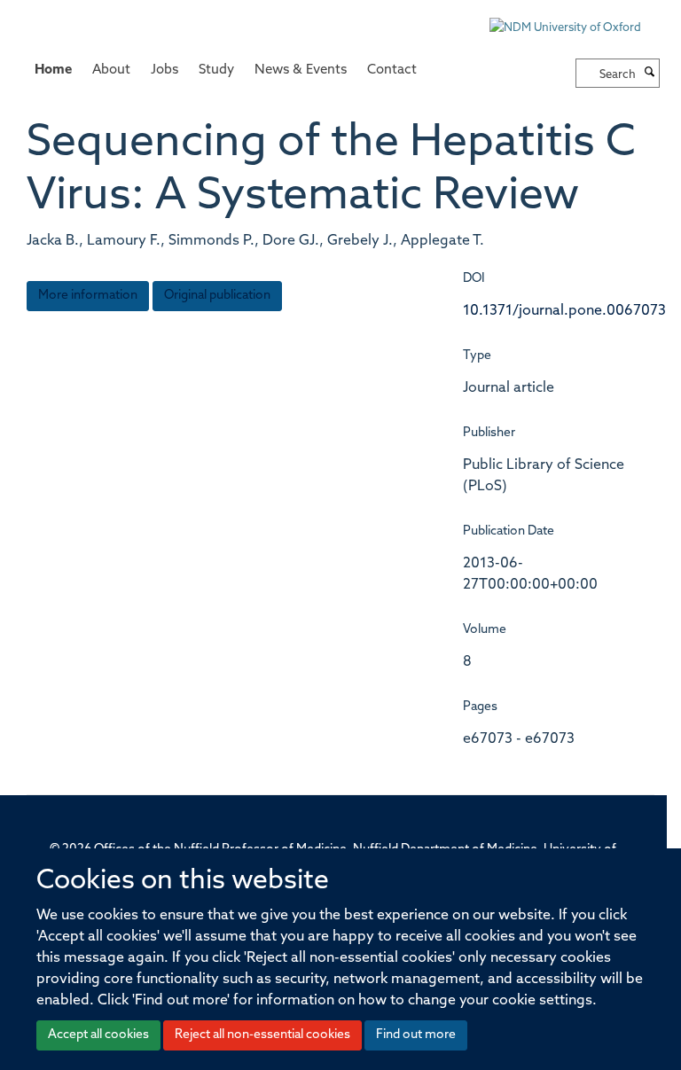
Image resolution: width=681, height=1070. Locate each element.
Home (53, 70)
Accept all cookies (98, 1035)
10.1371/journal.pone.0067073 (564, 311)
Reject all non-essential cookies (262, 1035)
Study (216, 70)
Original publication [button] (217, 295)
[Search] (650, 73)
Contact (392, 70)
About (111, 70)
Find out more (416, 1035)
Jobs (164, 70)
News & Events (300, 70)
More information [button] (87, 295)
